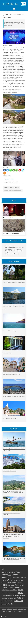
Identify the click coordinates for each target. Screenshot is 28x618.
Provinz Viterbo (15, 593)
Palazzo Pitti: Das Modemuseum (11, 217)
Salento (4, 595)
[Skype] (22, 170)
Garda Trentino (19, 582)
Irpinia (9, 585)
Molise (11, 590)
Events (16, 580)
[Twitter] (7, 170)
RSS (25, 609)
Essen (6, 179)
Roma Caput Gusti (10, 246)
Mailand (4, 590)
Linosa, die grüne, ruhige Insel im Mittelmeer (14, 396)
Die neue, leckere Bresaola (12, 253)
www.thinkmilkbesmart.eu (9, 150)
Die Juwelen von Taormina (9, 418)
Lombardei (18, 587)
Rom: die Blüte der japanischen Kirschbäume (14, 282)
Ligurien (12, 587)
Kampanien (19, 585)
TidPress (4, 609)
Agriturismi (9, 572)
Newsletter (9, 609)
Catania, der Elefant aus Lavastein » (12, 190)
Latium (4, 587)
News (12, 179)
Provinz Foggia (8, 592)
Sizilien (15, 595)
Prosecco (3, 592)
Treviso (9, 598)
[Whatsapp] (10, 170)
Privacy (15, 609)
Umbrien (19, 598)
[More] (4, 173)
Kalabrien (12, 585)
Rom (20, 592)
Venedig (12, 601)
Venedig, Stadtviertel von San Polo (11, 374)
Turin (15, 598)
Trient (12, 598)
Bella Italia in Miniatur (9, 471)
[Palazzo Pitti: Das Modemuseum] (14, 210)
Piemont (20, 590)
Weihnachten (4, 604)
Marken (7, 590)
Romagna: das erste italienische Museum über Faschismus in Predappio (13, 536)
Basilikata (15, 577)
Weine (10, 603)
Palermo (15, 590)
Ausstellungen (7, 577)
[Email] (13, 170)
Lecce (8, 587)
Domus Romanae (7, 353)
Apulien (14, 575)
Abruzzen (4, 572)
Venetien (19, 600)
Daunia (19, 577)
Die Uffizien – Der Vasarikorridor (11, 233)
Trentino (4, 598)
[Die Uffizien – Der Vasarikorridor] (14, 225)
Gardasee (13, 582)
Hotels (4, 585)
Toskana (21, 595)
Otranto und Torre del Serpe (10, 331)
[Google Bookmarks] (19, 170)
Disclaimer (20, 609)
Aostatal (9, 575)
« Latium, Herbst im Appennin (11, 187)
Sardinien (9, 595)
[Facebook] (4, 170)
